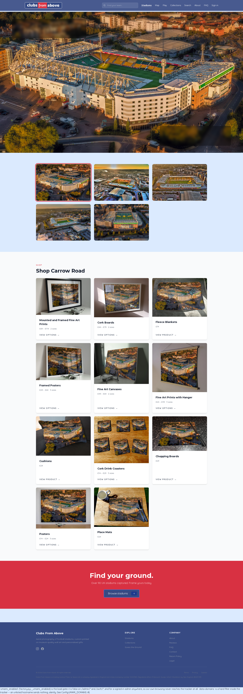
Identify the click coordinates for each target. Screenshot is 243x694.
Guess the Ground (133, 647)
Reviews (173, 642)
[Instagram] (37, 648)
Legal (171, 660)
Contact (173, 651)
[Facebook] (42, 648)
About (172, 638)
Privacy (195, 672)
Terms (186, 672)
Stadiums (129, 638)
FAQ (171, 647)
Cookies (204, 672)
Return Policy (175, 656)
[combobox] (120, 5)
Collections (130, 642)
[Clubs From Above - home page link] (43, 5)
